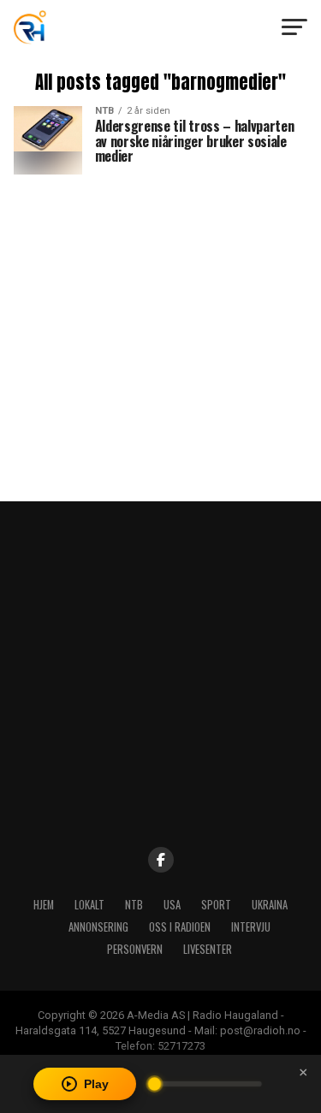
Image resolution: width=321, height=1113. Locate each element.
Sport (216, 905)
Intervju (250, 927)
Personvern (135, 949)
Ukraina (270, 905)
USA (172, 905)
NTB (134, 905)
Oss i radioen (180, 927)
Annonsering (98, 927)
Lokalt (89, 905)
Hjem (43, 905)
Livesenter (207, 949)
